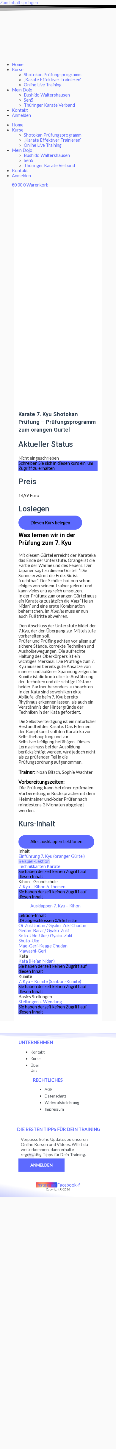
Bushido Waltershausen (47, 94)
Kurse (17, 69)
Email (23, 1156)
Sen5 (28, 100)
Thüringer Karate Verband (49, 105)
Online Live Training (43, 84)
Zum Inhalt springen (19, 2)
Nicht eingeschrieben (38, 458)
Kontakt (20, 110)
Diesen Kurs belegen (50, 522)
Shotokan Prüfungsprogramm (52, 74)
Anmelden (21, 115)
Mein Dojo (22, 89)
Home (17, 64)
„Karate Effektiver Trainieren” (52, 79)
